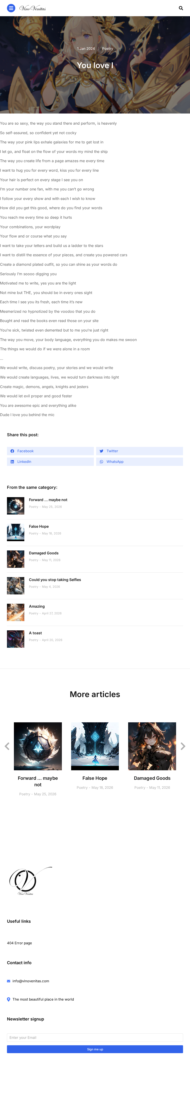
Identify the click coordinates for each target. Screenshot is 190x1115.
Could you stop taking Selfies (55, 579)
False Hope (39, 526)
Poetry (107, 48)
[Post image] (15, 506)
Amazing (37, 606)
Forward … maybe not (48, 499)
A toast (35, 633)
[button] (50, 451)
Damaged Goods (44, 553)
